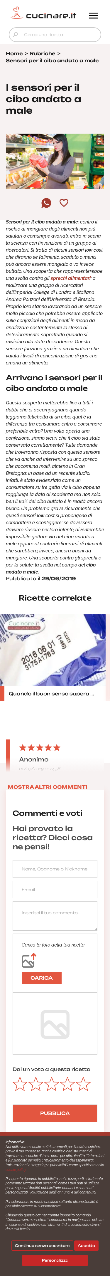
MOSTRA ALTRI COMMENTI (47, 787)
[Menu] (93, 16)
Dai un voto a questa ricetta (52, 1069)
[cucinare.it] (43, 12)
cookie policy (16, 1170)
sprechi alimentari (71, 278)
